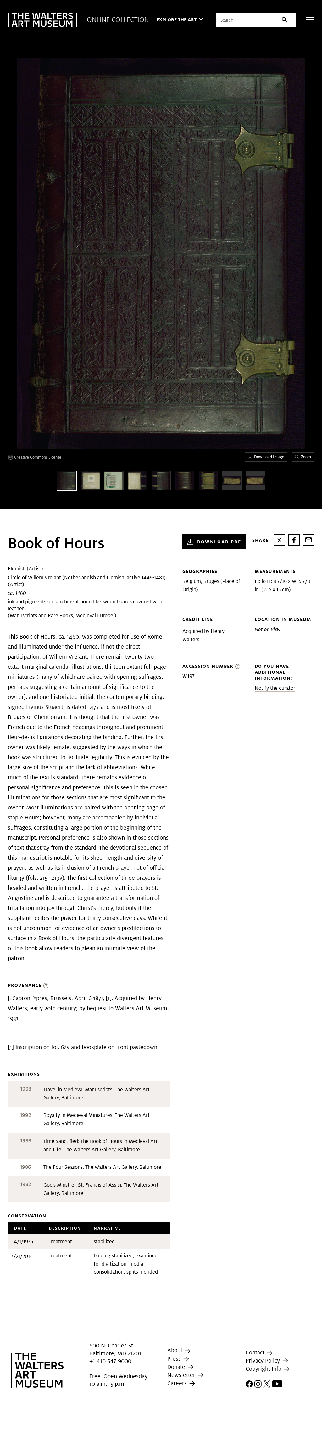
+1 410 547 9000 (110, 1361)
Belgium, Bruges (200, 581)
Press (174, 1358)
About (175, 1350)
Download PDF (219, 542)
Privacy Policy (263, 1360)
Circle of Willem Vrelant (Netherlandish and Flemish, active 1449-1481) (87, 577)
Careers (177, 1383)
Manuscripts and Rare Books (41, 615)
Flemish (16, 568)
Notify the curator (275, 688)
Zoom (306, 457)
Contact (256, 1352)
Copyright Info (264, 1368)
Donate (177, 1366)
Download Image (269, 457)
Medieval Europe (94, 615)
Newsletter (182, 1375)
